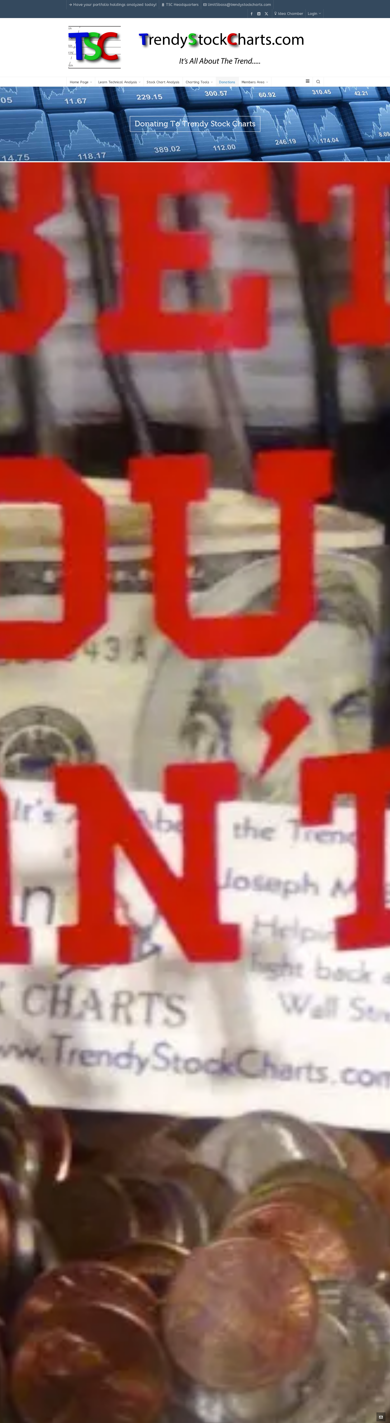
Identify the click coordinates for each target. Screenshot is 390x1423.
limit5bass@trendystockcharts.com (239, 4)
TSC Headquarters (182, 4)
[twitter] (267, 14)
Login (312, 14)
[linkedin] (259, 14)
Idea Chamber (290, 14)
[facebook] (252, 14)
